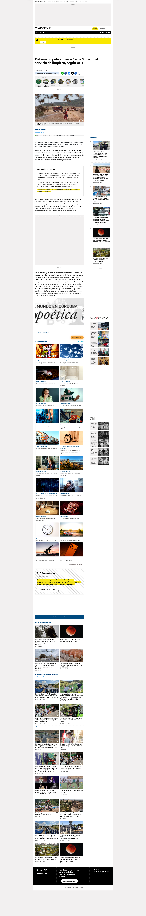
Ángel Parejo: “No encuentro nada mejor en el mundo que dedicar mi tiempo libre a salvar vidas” (94, 460)
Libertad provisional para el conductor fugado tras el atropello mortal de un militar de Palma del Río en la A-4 (101, 220)
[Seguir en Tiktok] (105, 871)
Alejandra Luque (39, 773)
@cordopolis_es (40, 132)
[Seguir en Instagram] (100, 871)
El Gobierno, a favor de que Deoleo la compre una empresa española (46, 858)
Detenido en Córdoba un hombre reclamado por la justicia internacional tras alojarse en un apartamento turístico (100, 154)
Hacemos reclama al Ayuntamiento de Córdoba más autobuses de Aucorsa (71, 719)
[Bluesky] (69, 73)
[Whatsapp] (62, 73)
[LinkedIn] (75, 73)
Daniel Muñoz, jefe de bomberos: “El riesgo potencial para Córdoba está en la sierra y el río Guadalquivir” (94, 434)
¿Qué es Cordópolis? (67, 887)
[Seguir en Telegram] (98, 871)
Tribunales (57, 1)
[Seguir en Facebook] (96, 871)
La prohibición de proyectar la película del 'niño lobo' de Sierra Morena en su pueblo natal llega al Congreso (46, 642)
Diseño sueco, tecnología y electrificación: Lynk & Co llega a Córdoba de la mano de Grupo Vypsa (94, 343)
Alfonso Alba (38, 670)
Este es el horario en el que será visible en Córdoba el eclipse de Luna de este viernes (70, 641)
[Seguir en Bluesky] (92, 871)
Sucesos (53, 1)
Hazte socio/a (95, 28)
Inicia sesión (102, 28)
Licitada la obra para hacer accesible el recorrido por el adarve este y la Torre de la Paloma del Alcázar (71, 814)
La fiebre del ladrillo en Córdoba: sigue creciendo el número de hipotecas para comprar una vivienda (45, 666)
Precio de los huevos (47, 1)
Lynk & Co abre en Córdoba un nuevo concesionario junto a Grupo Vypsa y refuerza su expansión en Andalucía (94, 326)
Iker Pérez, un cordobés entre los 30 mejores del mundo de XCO (46, 814)
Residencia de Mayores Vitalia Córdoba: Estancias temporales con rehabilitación (94, 334)
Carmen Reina (38, 646)
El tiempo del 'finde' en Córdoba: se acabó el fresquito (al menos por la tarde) (71, 745)
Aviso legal (75, 887)
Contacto (81, 887)
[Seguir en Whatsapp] (107, 871)
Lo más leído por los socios (43, 622)
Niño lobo (61, 1)
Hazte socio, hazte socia (47, 589)
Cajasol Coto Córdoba (83, 1)
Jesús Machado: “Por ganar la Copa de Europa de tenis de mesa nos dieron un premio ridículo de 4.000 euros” (94, 452)
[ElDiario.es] (105, 33)
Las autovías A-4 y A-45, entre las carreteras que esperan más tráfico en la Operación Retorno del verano (46, 695)
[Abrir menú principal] (110, 28)
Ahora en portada (40, 727)
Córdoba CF (77, 1)
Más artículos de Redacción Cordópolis (46, 674)
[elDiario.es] (45, 873)
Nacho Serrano (63, 794)
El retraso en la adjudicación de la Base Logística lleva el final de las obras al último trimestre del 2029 (46, 745)
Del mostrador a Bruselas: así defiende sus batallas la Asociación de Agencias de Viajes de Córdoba (94, 352)
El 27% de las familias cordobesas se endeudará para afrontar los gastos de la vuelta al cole (46, 719)
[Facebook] (65, 73)
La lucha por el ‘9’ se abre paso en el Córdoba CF (71, 791)
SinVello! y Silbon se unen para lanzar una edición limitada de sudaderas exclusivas (93, 361)
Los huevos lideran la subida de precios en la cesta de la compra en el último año (71, 665)
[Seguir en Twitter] (94, 871)
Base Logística (66, 1)
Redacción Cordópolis (40, 129)
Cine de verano (71, 1)
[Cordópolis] (45, 870)
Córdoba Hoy (40, 33)
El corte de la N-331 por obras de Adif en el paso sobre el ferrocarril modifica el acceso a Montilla (70, 837)
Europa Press (63, 644)
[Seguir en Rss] (109, 871)
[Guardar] (79, 73)
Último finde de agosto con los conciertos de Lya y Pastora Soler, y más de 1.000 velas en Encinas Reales (46, 792)
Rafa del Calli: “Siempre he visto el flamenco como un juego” (94, 426)
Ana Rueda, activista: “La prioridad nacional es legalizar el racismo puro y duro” (94, 443)
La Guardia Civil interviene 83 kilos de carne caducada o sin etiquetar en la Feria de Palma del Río (101, 199)
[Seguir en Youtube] (103, 871)
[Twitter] (72, 73)
